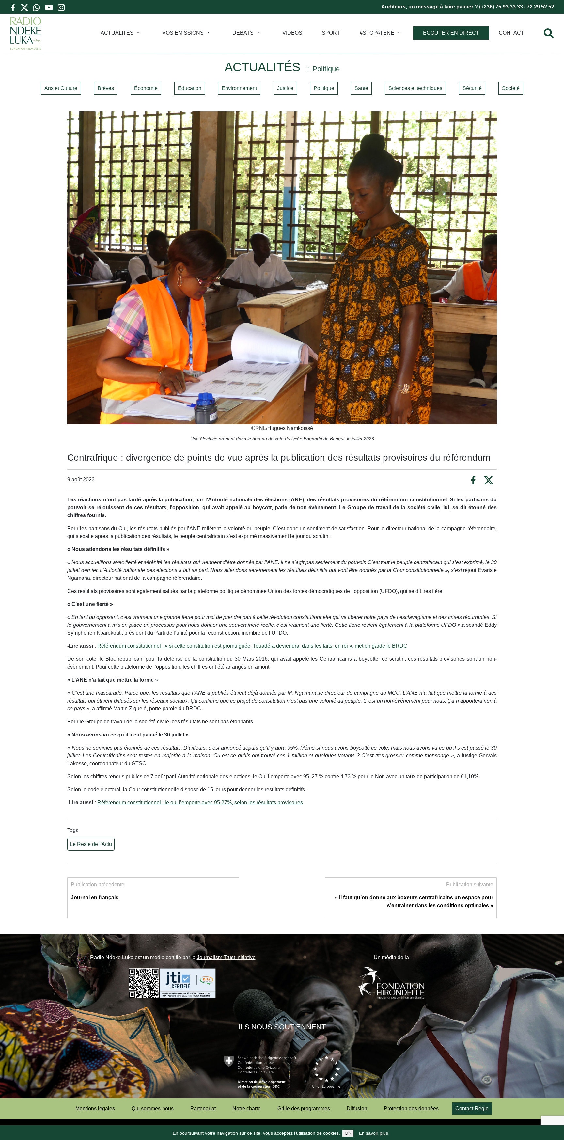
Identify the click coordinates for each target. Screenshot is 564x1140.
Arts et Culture (60, 88)
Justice (285, 88)
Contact (511, 33)
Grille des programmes (303, 1108)
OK (348, 1133)
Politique (324, 88)
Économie (146, 88)
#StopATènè (377, 33)
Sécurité (472, 88)
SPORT (331, 33)
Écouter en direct (451, 33)
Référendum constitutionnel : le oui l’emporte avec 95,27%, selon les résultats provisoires (200, 802)
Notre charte (246, 1108)
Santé (361, 88)
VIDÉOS (292, 33)
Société (511, 88)
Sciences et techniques (415, 88)
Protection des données (411, 1108)
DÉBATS (243, 33)
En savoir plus (373, 1133)
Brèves (106, 88)
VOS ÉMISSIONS (183, 33)
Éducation (189, 88)
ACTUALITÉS (117, 33)
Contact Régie (472, 1108)
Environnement (239, 88)
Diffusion (357, 1108)
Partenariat (203, 1108)
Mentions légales (95, 1108)
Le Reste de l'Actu (91, 844)
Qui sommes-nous (153, 1108)
